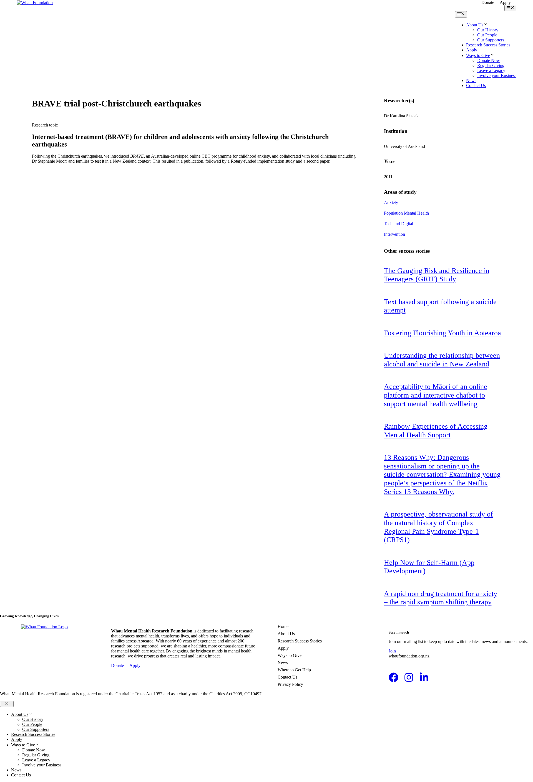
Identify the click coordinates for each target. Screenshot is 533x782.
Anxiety (391, 202)
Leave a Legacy (491, 70)
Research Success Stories (488, 45)
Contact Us (476, 85)
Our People (487, 35)
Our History (487, 30)
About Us (474, 25)
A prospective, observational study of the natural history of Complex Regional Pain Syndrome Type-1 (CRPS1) (438, 527)
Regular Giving (490, 65)
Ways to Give (478, 55)
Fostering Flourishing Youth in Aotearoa (442, 333)
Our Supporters (490, 40)
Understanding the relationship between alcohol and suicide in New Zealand (442, 359)
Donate (487, 2)
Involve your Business (496, 75)
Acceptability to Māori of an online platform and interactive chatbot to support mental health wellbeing (435, 395)
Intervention (394, 234)
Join (392, 651)
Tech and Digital (398, 223)
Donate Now (488, 60)
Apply (505, 2)
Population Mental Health (406, 213)
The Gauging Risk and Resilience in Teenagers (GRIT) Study (436, 275)
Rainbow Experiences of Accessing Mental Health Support (435, 430)
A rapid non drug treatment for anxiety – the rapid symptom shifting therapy (440, 598)
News (471, 80)
